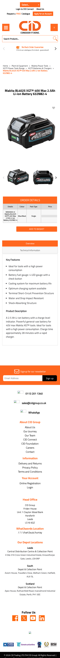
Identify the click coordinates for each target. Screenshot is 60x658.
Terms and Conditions (30, 472)
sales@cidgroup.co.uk (34, 403)
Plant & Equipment (20, 65)
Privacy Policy (30, 467)
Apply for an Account (43, 13)
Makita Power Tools (39, 65)
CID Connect (30, 439)
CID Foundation (30, 444)
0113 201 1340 (34, 394)
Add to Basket (36, 229)
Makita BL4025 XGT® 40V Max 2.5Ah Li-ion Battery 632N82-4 (25, 72)
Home (5, 65)
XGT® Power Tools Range (13, 68)
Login (30, 487)
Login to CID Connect (25, 9)
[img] (15, 618)
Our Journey (30, 431)
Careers (30, 448)
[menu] (5, 27)
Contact (30, 452)
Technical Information (30, 250)
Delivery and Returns (30, 463)
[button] (55, 38)
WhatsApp (34, 412)
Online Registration (30, 483)
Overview (30, 243)
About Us (40, 9)
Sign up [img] (49, 378)
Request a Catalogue (18, 14)
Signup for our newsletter (33, 371)
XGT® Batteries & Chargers (40, 68)
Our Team (30, 435)
